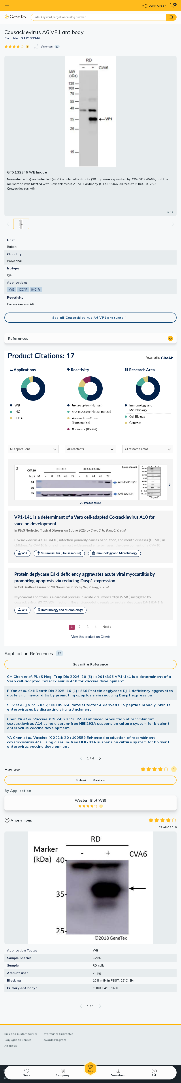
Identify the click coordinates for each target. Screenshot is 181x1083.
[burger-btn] (7, 5)
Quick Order (157, 5)
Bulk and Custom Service (20, 1033)
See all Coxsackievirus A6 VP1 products (88, 318)
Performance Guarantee (57, 1033)
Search (171, 17)
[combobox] (98, 17)
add (90, 1068)
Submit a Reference (90, 664)
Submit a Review (90, 780)
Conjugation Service (17, 1039)
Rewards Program (54, 1039)
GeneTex (15, 16)
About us (10, 1045)
